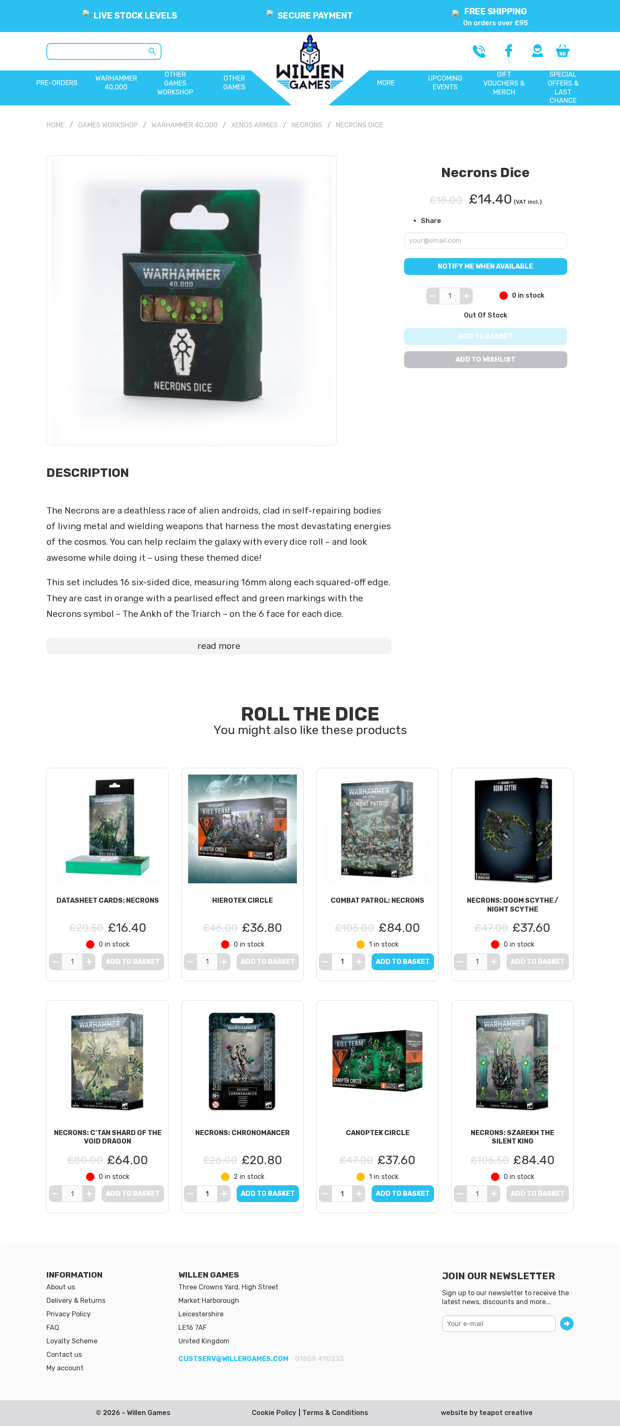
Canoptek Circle (378, 1133)
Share (431, 221)
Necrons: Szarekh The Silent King (512, 1137)
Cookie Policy (274, 1413)
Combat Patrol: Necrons (377, 900)
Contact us (64, 1355)
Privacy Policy (68, 1314)
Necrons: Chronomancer (242, 1133)
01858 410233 (319, 1359)
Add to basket (486, 336)
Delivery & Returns (75, 1301)
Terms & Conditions (335, 1413)
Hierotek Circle (242, 900)
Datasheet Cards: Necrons (108, 900)
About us (60, 1287)
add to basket (403, 962)
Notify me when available (486, 266)
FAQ (52, 1328)
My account (65, 1368)
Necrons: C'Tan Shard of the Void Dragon (108, 1137)
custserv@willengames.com (233, 1359)
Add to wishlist (486, 359)
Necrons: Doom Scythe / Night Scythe (512, 904)
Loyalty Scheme (71, 1341)
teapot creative (506, 1413)
